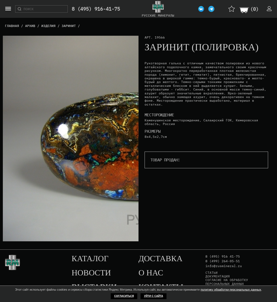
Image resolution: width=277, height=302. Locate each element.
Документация (217, 276)
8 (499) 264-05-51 (222, 261)
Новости (91, 273)
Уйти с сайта (153, 296)
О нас (150, 273)
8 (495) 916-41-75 (96, 9)
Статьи (211, 272)
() (254, 9)
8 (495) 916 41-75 (222, 256)
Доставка (160, 259)
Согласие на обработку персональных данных (226, 282)
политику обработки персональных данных (231, 289)
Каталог (90, 259)
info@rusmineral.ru (223, 266)
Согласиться (124, 296)
